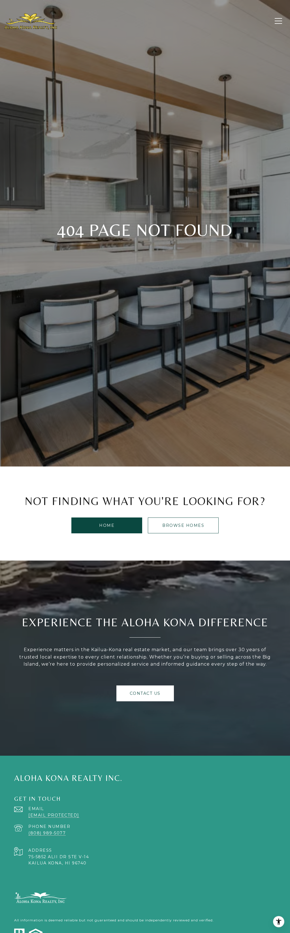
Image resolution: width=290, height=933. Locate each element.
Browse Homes (183, 525)
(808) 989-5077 (47, 833)
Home (106, 525)
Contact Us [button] (145, 693)
